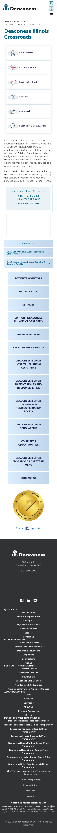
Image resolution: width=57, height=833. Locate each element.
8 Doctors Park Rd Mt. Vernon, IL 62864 (28, 197)
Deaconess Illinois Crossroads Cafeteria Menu (28, 461)
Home (8, 21)
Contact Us (29, 478)
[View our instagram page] (35, 600)
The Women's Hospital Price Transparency (28, 771)
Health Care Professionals (28, 646)
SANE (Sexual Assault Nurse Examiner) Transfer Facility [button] (26, 263)
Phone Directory (29, 334)
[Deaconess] (25, 7)
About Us (28, 707)
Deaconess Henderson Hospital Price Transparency (28, 730)
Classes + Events (28, 628)
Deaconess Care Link (28, 672)
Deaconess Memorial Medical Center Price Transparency (28, 758)
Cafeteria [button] (27, 243)
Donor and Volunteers (28, 650)
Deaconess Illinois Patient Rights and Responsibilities (28, 384)
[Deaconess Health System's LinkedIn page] (28, 600)
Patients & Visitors (28, 278)
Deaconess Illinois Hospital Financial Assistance (29, 364)
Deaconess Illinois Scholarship (29, 426)
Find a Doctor (28, 291)
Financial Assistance (28, 711)
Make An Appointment (28, 616)
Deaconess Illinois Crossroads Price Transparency (28, 737)
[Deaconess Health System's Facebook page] (22, 600)
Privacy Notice (30, 785)
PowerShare (28, 677)
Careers (28, 633)
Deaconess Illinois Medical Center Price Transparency (28, 744)
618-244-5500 (32, 203)
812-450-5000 (28, 570)
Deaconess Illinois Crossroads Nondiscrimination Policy (29, 406)
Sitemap (30, 796)
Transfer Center (28, 668)
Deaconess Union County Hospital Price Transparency (28, 765)
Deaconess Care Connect (28, 681)
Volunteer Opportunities (28, 443)
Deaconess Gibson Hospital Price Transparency (28, 724)
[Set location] (51, 8)
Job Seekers (28, 659)
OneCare (30, 790)
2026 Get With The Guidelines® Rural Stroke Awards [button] (25, 253)
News (28, 694)
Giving (28, 715)
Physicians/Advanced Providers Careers (28, 689)
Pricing (28, 663)
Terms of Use (31, 774)
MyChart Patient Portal (28, 624)
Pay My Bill (28, 620)
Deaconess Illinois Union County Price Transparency (28, 751)
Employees (28, 654)
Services (28, 304)
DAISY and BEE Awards (28, 347)
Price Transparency (31, 779)
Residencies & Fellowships (28, 685)
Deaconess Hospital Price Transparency (28, 721)
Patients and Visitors (28, 642)
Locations (29, 703)
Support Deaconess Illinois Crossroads (28, 319)
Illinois (18, 21)
